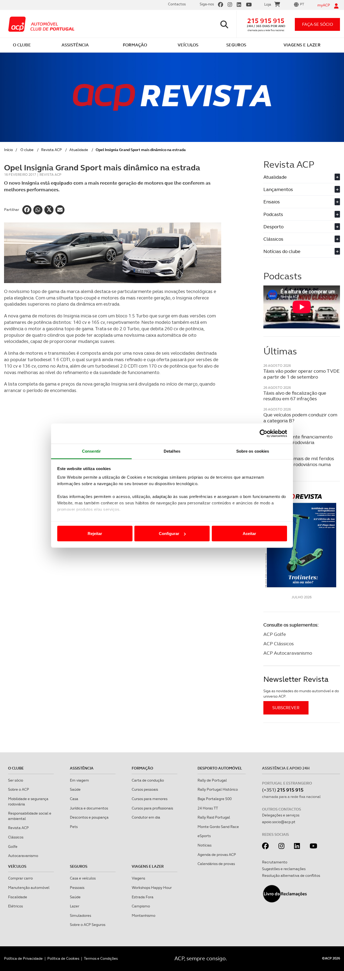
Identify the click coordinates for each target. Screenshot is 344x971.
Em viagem (79, 780)
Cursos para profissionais (152, 808)
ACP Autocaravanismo (287, 653)
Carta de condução (148, 780)
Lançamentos (301, 189)
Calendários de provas (216, 863)
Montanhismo (143, 915)
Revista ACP (51, 149)
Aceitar (249, 533)
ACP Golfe (274, 634)
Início (8, 149)
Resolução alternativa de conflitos (291, 875)
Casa (74, 798)
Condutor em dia (146, 817)
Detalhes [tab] (172, 451)
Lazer (74, 906)
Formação (142, 768)
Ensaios (301, 202)
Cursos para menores (149, 798)
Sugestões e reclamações (284, 868)
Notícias (205, 845)
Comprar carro (20, 878)
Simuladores (80, 915)
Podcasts (301, 214)
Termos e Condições (101, 958)
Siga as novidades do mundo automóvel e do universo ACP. (301, 693)
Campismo (141, 906)
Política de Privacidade (23, 958)
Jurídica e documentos (89, 808)
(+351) (282, 790)
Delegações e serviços (280, 815)
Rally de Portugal (212, 780)
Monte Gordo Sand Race (218, 826)
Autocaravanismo (23, 855)
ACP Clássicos (278, 643)
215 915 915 (265, 20)
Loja (267, 4)
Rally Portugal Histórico (218, 789)
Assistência (82, 768)
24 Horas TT (208, 808)
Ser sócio (15, 780)
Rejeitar (95, 533)
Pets (74, 826)
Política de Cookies (63, 958)
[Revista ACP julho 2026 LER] (301, 540)
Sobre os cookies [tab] (252, 451)
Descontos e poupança (89, 817)
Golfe (12, 846)
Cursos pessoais (145, 789)
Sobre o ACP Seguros (87, 924)
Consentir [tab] (91, 451)
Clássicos (301, 239)
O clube (27, 149)
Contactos (177, 4)
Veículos (17, 866)
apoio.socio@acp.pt (278, 821)
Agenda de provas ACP (217, 854)
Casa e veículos (83, 878)
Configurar (169, 533)
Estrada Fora (142, 897)
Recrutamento (274, 862)
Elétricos (15, 906)
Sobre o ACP (18, 789)
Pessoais (77, 887)
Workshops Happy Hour (152, 887)
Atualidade (78, 149)
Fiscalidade (17, 897)
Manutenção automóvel (28, 887)
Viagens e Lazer (148, 866)
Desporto (301, 226)
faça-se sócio (317, 24)
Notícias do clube (301, 251)
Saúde (75, 789)
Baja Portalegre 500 (215, 798)
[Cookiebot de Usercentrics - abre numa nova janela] (263, 434)
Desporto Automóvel (220, 768)
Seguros (78, 866)
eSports (204, 835)
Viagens (138, 878)
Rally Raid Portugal (214, 817)
